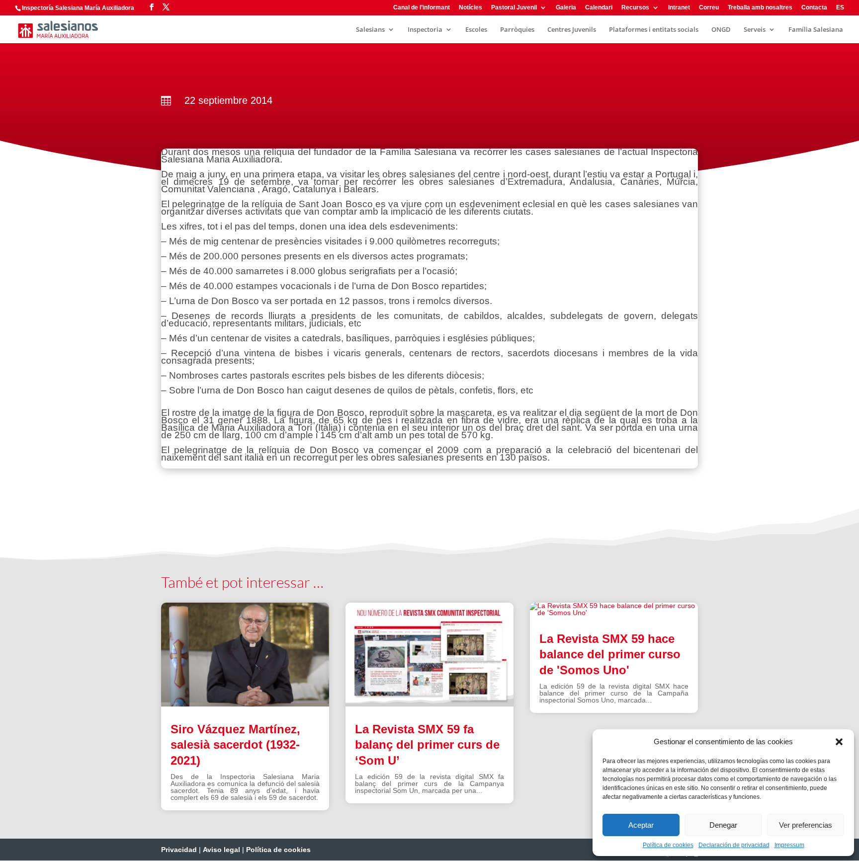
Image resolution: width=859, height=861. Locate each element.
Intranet (679, 7)
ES (840, 7)
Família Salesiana (815, 30)
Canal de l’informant (421, 7)
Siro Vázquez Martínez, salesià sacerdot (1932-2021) (235, 744)
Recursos (635, 7)
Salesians (370, 30)
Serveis (755, 30)
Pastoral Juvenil (514, 7)
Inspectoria (425, 30)
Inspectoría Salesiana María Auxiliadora (78, 7)
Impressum (789, 845)
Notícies (470, 7)
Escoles (476, 30)
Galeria (566, 7)
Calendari (598, 7)
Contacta (814, 7)
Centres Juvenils (571, 30)
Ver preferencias (805, 825)
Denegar (723, 825)
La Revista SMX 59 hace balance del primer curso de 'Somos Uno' (610, 654)
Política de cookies (668, 845)
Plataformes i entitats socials (653, 30)
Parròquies (517, 30)
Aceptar (641, 825)
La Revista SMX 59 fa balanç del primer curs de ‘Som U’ (427, 744)
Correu (709, 7)
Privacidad (179, 850)
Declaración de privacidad (734, 845)
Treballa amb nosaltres (760, 7)
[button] (839, 742)
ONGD (721, 30)
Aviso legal (221, 850)
